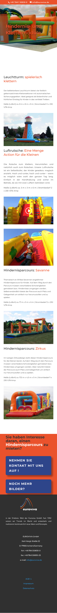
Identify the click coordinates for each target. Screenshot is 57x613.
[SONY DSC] (28, 145)
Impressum (28, 583)
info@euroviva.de (34, 560)
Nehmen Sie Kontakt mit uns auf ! (26, 465)
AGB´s (28, 579)
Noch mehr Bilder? (20, 486)
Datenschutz (28, 588)
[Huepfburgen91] (28, 265)
